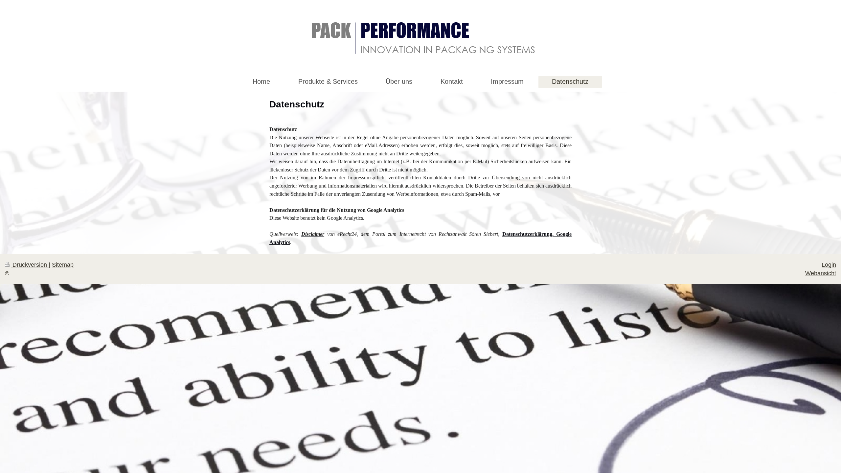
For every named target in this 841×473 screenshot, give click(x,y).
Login (829, 264)
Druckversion (30, 264)
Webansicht (820, 273)
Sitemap (63, 264)
